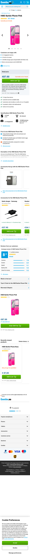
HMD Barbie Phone (5, 13)
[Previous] (2, 35)
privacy (26, 537)
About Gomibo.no (10, 469)
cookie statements (9, 538)
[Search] (27, 6)
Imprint (22, 469)
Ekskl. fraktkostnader (11, 380)
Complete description (8, 161)
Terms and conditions (20, 471)
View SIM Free (6, 321)
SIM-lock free (6, 66)
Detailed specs (6, 125)
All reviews (5, 274)
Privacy (17, 469)
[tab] (9, 48)
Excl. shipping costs (10, 235)
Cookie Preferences (9, 471)
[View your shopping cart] (27, 2)
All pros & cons (6, 146)
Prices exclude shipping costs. (16, 464)
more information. (17, 467)
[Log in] (21, 2)
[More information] (18, 93)
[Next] (27, 35)
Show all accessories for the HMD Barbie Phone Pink (15, 191)
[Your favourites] (24, 2)
